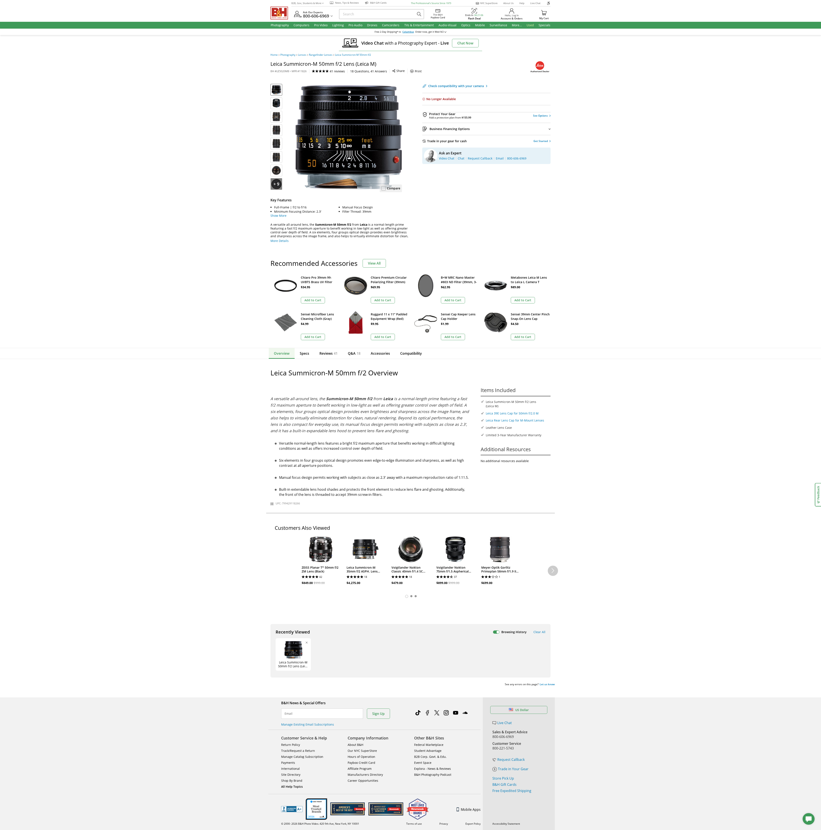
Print (418, 71)
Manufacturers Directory (365, 775)
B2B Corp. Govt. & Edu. (430, 757)
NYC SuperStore (489, 3)
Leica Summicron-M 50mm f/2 (353, 55)
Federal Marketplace (428, 745)
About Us (508, 3)
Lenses (302, 55)
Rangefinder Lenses (320, 55)
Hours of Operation (361, 757)
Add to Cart (312, 300)
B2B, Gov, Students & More (306, 3)
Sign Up (378, 713)
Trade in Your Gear (513, 769)
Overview (281, 353)
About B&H (355, 745)
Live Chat (535, 3)
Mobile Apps (471, 809)
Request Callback (511, 759)
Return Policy (290, 745)
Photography (287, 55)
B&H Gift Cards (504, 784)
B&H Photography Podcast (432, 775)
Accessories (380, 353)
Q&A (354, 353)
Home (274, 55)
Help (521, 3)
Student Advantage (428, 751)
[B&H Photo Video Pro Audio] (280, 13)
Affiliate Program (360, 769)
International (290, 769)
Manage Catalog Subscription (302, 757)
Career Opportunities (363, 781)
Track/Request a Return (298, 751)
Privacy (443, 824)
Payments (288, 763)
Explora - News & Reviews (432, 769)
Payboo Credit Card (361, 763)
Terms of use (414, 824)
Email (288, 713)
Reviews (328, 353)
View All (374, 263)
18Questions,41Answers (368, 71)
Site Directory (290, 775)
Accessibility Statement (506, 824)
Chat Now (465, 43)
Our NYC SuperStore (362, 751)
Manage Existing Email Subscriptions (307, 724)
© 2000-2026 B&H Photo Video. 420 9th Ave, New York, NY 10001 (320, 824)
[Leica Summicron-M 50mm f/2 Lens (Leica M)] (348, 137)
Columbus (408, 31)
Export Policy (473, 824)
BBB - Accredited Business (292, 809)
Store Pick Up (503, 778)
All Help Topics (292, 787)
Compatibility (411, 353)
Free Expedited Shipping (511, 790)
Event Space (422, 763)
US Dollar (522, 710)
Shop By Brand (291, 781)
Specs (304, 353)
